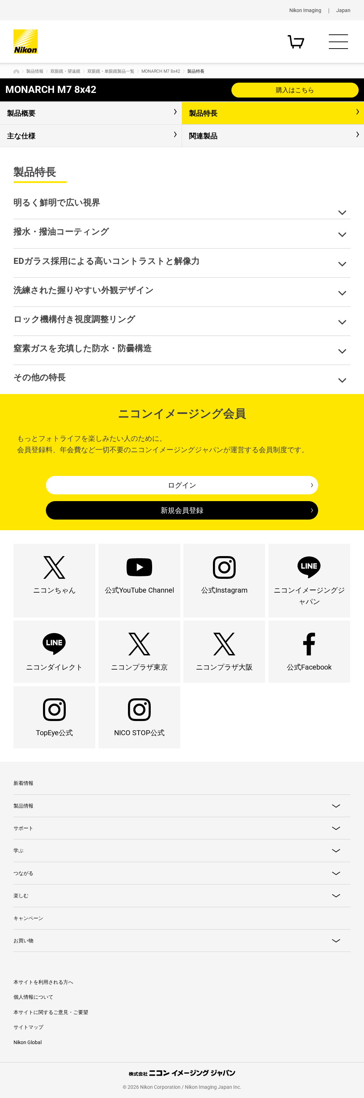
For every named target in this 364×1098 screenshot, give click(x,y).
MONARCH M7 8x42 (160, 71)
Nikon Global (28, 1042)
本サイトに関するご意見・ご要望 (51, 1012)
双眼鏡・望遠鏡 (65, 71)
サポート (23, 828)
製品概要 (21, 113)
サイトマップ (28, 1027)
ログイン (182, 485)
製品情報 (34, 71)
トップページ (16, 71)
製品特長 (203, 113)
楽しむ (21, 895)
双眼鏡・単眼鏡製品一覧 (110, 71)
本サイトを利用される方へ (43, 982)
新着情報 (23, 783)
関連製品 (203, 136)
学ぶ (18, 850)
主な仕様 (21, 136)
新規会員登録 (182, 510)
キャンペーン (28, 918)
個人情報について (33, 997)
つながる (23, 873)
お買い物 (23, 940)
